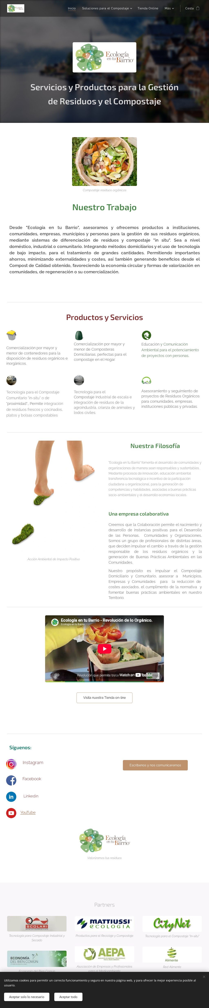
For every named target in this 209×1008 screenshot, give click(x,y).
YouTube (28, 812)
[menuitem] (73, 8)
